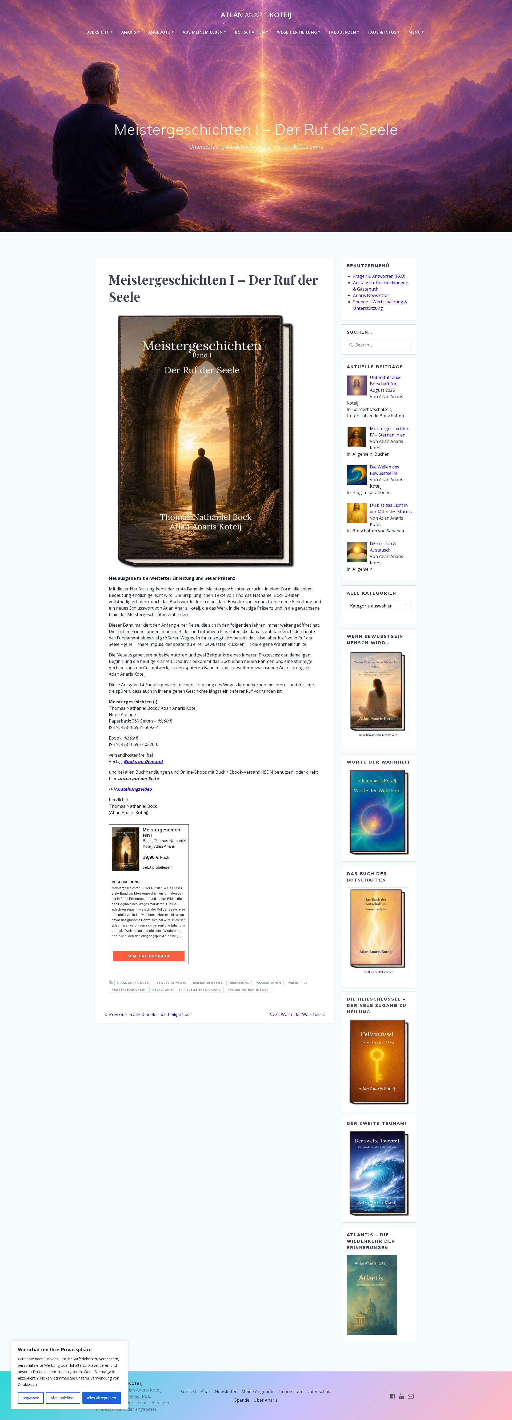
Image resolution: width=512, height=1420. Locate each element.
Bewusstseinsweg (171, 983)
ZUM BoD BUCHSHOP (149, 956)
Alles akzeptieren (101, 1397)
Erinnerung (239, 983)
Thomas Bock (136, 1396)
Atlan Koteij (256, 14)
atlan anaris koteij (133, 983)
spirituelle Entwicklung (200, 989)
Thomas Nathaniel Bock (248, 989)
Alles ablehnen (63, 1397)
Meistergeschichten (129, 989)
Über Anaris (266, 1400)
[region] (69, 1375)
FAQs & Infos (382, 32)
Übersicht (97, 32)
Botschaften (250, 32)
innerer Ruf (298, 983)
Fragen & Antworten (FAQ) (379, 276)
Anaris (128, 32)
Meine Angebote (258, 1391)
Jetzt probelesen (157, 867)
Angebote (159, 32)
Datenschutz (319, 1391)
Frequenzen (342, 32)
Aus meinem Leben (203, 32)
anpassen (31, 1397)
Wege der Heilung (297, 32)
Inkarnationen (268, 983)
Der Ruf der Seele (208, 983)
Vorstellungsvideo (133, 789)
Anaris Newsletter (371, 295)
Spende (241, 1400)
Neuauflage (162, 989)
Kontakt (188, 1391)
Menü (415, 32)
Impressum (290, 1391)
